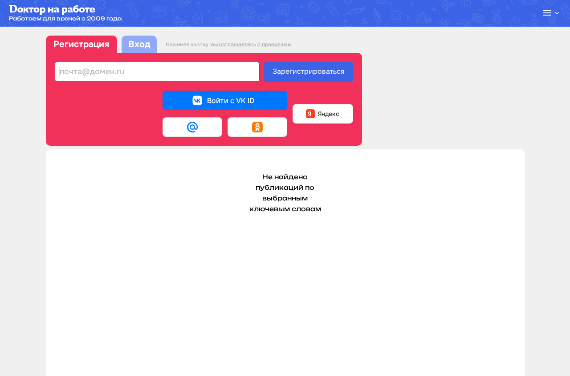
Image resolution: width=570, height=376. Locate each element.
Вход (139, 44)
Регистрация (81, 44)
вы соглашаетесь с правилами (251, 44)
